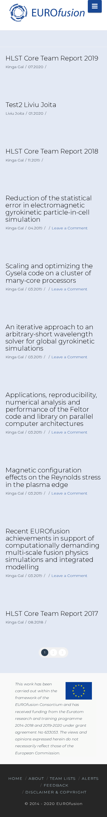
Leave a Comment (70, 228)
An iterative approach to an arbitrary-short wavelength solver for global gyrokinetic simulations (50, 338)
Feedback (56, 785)
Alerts (90, 778)
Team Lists (63, 778)
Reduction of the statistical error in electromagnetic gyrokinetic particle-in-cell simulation (48, 209)
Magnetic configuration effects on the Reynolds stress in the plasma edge (53, 477)
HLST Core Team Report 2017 (51, 613)
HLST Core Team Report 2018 (51, 151)
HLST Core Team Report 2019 (51, 58)
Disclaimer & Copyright (55, 792)
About (36, 778)
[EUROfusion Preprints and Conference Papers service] (46, 12)
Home (15, 778)
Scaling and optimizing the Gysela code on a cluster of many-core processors (49, 273)
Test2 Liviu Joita (30, 105)
